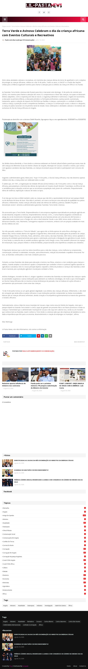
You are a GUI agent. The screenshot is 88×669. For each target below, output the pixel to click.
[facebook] (39, 12)
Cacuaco (39, 621)
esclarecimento (44, 590)
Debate (44, 571)
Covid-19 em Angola (44, 560)
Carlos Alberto (48, 621)
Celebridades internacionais (11, 625)
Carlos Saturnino (61, 621)
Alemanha (44, 508)
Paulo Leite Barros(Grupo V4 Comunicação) (19, 40)
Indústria (39, 606)
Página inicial (6, 26)
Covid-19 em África (44, 564)
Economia (44, 579)
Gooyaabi (25, 666)
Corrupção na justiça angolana (44, 556)
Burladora (30, 621)
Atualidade (44, 523)
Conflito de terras (44, 542)
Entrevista (44, 583)
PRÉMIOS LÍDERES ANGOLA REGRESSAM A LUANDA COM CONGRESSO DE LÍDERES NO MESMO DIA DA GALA (48, 481)
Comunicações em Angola (44, 538)
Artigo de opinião (44, 515)
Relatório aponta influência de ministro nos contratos (14, 384)
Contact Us (82, 666)
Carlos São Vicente (74, 621)
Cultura (44, 568)
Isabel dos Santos (60, 606)
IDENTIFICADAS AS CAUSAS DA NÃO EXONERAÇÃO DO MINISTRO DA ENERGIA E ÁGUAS (44, 460)
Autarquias (44, 527)
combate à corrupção (29, 625)
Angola (44, 512)
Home (69, 666)
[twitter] (44, 12)
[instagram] (48, 12)
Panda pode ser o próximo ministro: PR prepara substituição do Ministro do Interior (44, 385)
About (75, 666)
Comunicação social (44, 534)
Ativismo (44, 519)
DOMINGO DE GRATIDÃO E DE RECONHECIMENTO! (31, 470)
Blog (10, 666)
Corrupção (44, 549)
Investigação (48, 606)
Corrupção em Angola (44, 553)
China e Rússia (44, 530)
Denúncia (44, 575)
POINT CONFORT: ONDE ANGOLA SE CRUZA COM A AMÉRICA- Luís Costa (71, 385)
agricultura (44, 586)
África (44, 594)
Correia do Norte (44, 545)
